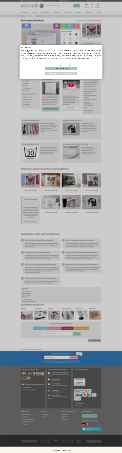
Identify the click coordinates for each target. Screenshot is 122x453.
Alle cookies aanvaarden (61, 68)
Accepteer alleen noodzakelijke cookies (61, 73)
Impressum (30, 60)
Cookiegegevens (38, 60)
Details (95, 58)
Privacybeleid (23, 60)
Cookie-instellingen (60, 77)
